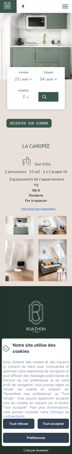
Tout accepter (53, 424)
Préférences (36, 438)
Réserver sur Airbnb (29, 123)
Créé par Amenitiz (36, 450)
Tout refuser (18, 424)
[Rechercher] (48, 97)
